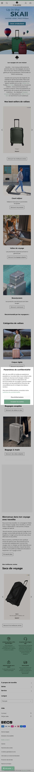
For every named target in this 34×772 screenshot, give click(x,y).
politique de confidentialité (11, 392)
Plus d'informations (17, 397)
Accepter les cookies (17, 401)
